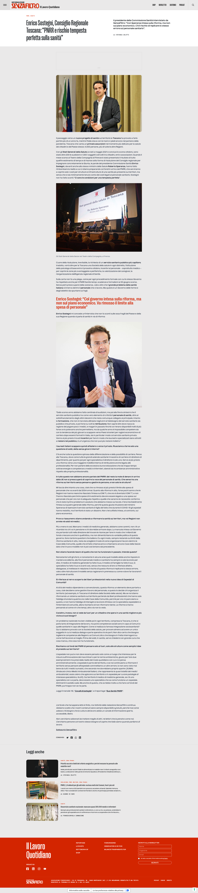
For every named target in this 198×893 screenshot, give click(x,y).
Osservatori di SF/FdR (113, 846)
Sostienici (173, 4)
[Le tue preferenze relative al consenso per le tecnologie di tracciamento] (194, 889)
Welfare (75, 782)
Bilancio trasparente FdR (115, 849)
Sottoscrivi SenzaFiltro (66, 730)
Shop (154, 4)
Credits (169, 880)
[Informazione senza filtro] (34, 881)
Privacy (156, 880)
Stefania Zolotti (122, 35)
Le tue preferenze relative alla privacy (108, 890)
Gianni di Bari (69, 794)
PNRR (27, 16)
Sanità (32, 16)
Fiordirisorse (110, 843)
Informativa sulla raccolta (79, 890)
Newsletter (162, 4)
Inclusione (64, 782)
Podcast (182, 4)
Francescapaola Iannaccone (73, 816)
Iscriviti (155, 863)
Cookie (163, 880)
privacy (165, 858)
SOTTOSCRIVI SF (82, 849)
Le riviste (80, 846)
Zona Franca (70, 760)
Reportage (80, 843)
